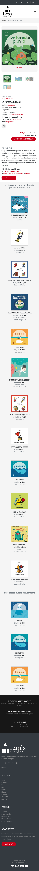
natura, (6, 171)
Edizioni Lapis (22, 862)
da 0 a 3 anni (16, 119)
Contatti (5, 797)
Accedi (4, 812)
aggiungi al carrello (23, 139)
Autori (4, 780)
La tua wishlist (7, 821)
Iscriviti (7, 844)
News (4, 785)
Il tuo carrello (6, 814)
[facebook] (11, 2)
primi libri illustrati (16, 114)
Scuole (4, 790)
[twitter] (22, 2)
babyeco (11, 105)
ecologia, (14, 171)
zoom (20, 67)
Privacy (4, 768)
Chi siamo (5, 794)
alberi (27, 174)
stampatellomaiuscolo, (12, 174)
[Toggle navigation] (35, 11)
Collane (4, 782)
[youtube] (33, 2)
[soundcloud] (28, 2)
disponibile (10, 122)
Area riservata (19, 860)
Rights (4, 792)
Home (4, 20)
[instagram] (17, 2)
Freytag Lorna (7, 98)
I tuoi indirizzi (6, 819)
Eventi (4, 787)
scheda (8, 178)
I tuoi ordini (6, 816)
